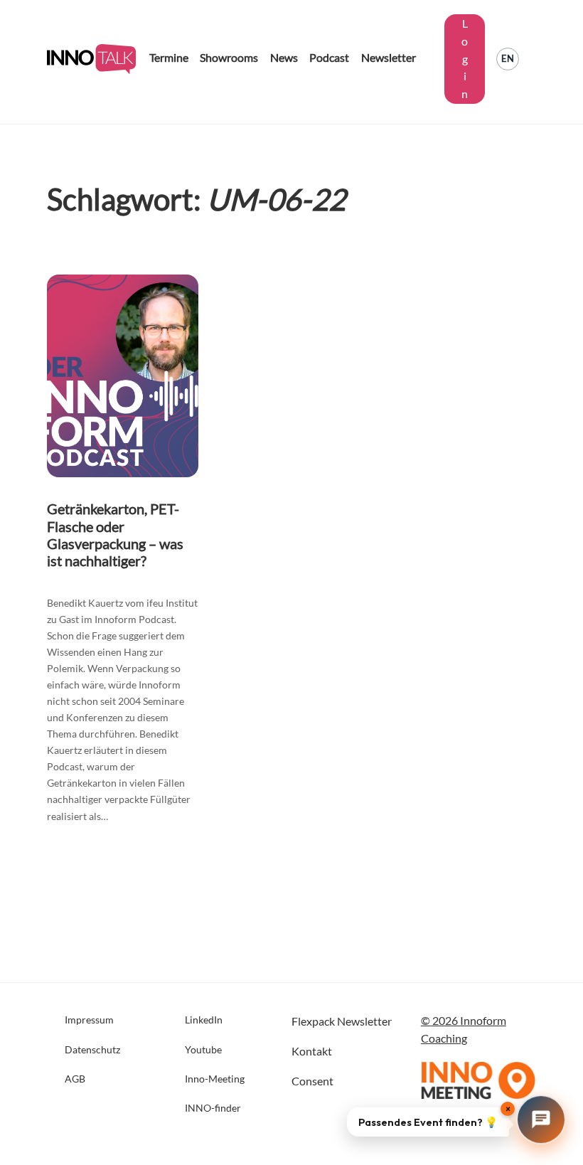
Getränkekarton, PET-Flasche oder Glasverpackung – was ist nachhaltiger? (115, 534)
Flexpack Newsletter (342, 1021)
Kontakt (312, 1051)
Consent (312, 1080)
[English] (507, 59)
